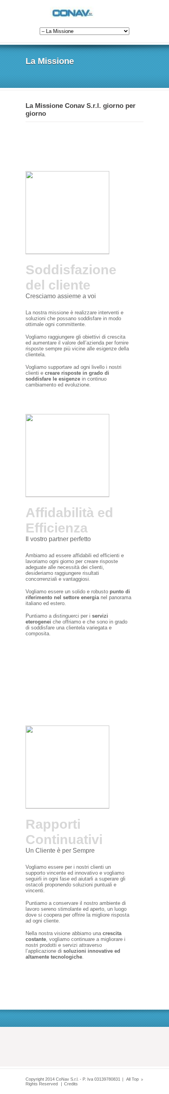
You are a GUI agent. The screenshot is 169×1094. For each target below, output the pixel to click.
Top (135, 1079)
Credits (71, 1083)
